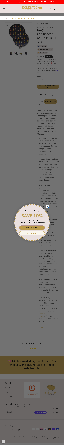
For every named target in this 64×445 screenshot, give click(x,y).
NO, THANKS (32, 233)
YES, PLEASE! (32, 227)
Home (7, 18)
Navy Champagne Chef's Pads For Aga (23, 18)
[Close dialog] (47, 206)
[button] (4, 8)
